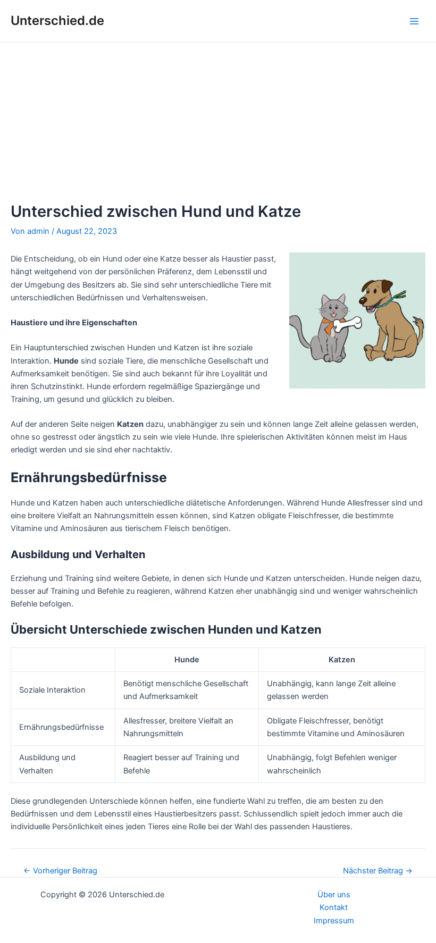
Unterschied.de (57, 20)
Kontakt (334, 907)
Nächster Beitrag (378, 871)
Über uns (333, 894)
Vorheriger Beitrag (60, 871)
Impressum (334, 920)
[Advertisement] (218, 122)
